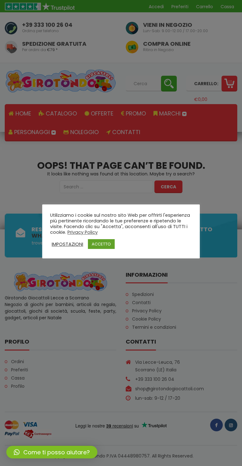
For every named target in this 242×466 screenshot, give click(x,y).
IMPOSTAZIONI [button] (67, 244)
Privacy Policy (82, 232)
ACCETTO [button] (101, 244)
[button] (51, 452)
